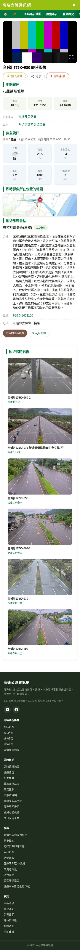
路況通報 (9, 857)
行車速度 (9, 777)
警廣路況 (68, 14)
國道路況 (51, 14)
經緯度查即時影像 (14, 846)
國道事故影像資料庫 (15, 834)
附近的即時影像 (15, 333)
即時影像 (9, 727)
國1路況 (8, 732)
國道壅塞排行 (11, 806)
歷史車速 (9, 840)
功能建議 (9, 931)
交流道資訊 (10, 869)
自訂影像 (9, 851)
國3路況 (8, 738)
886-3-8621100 (23, 315)
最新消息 (9, 903)
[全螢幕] (71, 57)
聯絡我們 (9, 926)
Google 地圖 (39, 333)
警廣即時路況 (11, 783)
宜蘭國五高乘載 (13, 801)
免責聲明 (9, 914)
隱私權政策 (10, 920)
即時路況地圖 (32, 14)
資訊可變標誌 (11, 812)
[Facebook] (16, 709)
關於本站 (9, 908)
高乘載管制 (10, 795)
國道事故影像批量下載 (17, 886)
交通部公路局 (27, 116)
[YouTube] (7, 709)
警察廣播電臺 (11, 880)
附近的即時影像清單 (32, 124)
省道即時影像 (11, 749)
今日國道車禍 (11, 818)
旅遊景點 (9, 874)
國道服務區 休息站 (14, 863)
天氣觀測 (9, 789)
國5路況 (8, 744)
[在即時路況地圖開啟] (40, 204)
